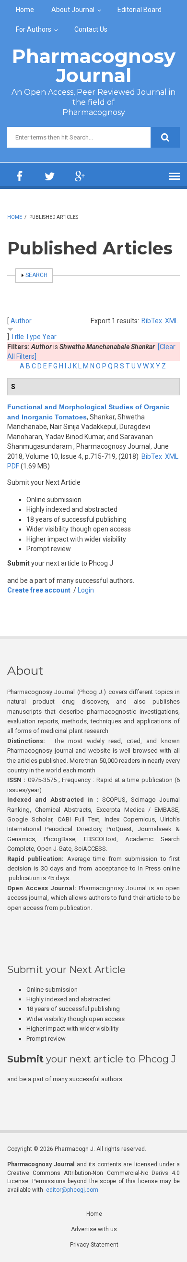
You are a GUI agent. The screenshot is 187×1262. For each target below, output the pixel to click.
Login (86, 590)
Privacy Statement (94, 1245)
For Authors (33, 29)
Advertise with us (94, 1229)
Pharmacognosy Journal (93, 65)
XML (171, 321)
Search (36, 275)
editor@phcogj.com (72, 1189)
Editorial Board (139, 9)
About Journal (72, 9)
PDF (13, 466)
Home (25, 9)
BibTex (151, 321)
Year (49, 337)
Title (17, 337)
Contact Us (90, 29)
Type (33, 337)
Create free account (38, 590)
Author (21, 321)
